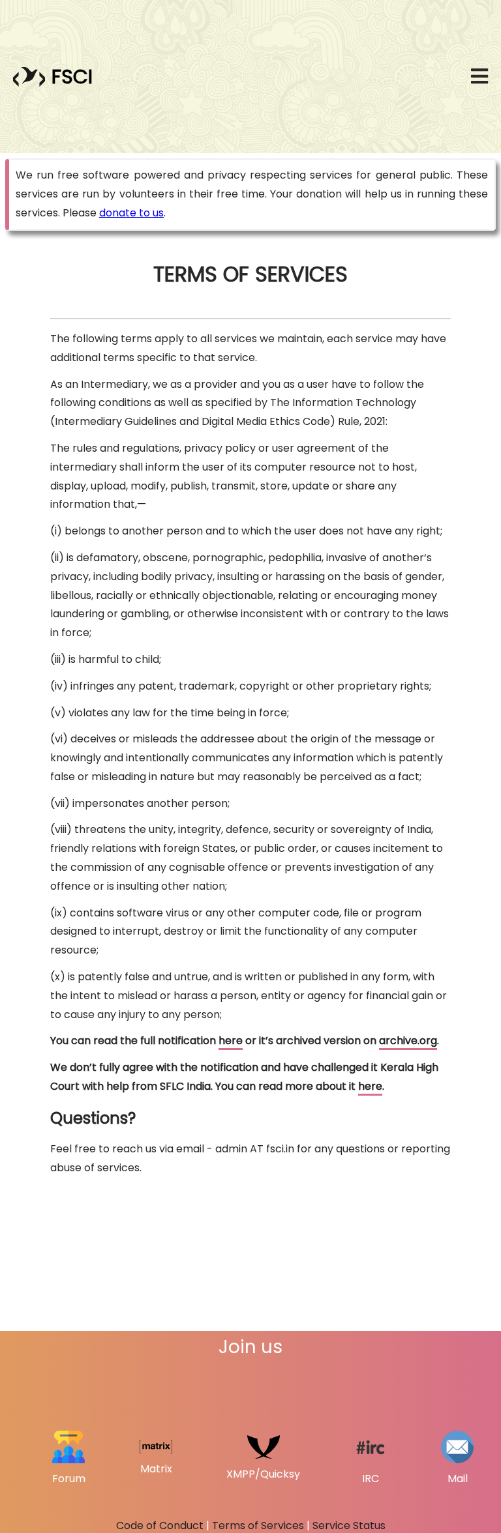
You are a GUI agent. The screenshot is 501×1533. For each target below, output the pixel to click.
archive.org (408, 1040)
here (231, 1040)
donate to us (131, 212)
